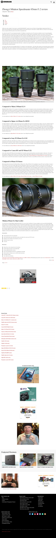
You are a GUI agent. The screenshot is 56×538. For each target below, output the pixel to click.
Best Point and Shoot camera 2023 (27, 497)
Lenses (3, 500)
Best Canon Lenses (24, 503)
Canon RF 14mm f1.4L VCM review (8, 317)
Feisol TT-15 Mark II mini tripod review (45, 467)
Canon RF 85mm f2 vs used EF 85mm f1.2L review (38, 155)
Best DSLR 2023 (23, 500)
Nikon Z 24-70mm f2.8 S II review (7, 329)
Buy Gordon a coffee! (6, 516)
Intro (5, 20)
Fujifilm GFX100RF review (6, 352)
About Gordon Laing (6, 513)
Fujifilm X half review (5, 343)
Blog (3, 497)
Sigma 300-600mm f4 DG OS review (8, 348)
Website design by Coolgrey (6, 531)
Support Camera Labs (6, 514)
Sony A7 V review (4, 324)
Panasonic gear (41, 503)
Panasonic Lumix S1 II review (7, 345)
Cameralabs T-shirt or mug (6, 258)
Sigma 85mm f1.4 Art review (16, 133)
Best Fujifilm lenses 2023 (25, 504)
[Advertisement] (28, 58)
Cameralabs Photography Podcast (8, 501)
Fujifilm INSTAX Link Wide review (9, 467)
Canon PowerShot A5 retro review (8, 336)
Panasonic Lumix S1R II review (7, 359)
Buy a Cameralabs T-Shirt (7, 521)
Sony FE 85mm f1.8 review (37, 176)
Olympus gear (41, 501)
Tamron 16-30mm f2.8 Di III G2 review (8, 331)
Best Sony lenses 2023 (24, 509)
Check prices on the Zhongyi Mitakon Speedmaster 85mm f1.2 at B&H (14, 257)
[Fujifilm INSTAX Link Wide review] (10, 460)
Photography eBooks (6, 523)
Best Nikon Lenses (23, 506)
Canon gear (40, 497)
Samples (6, 23)
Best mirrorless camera (24, 499)
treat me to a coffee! (16, 258)
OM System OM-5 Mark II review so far (8, 338)
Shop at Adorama (5, 520)
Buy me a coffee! (13, 488)
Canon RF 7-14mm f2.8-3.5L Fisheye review (9, 315)
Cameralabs (6, 2)
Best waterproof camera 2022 (25, 501)
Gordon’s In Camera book (7, 517)
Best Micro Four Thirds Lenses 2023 (27, 507)
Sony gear (40, 504)
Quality (6, 21)
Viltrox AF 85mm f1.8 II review (26, 176)
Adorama (29, 257)
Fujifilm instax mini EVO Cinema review (9, 322)
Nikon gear (40, 500)
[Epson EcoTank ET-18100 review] (28, 460)
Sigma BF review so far (5, 357)
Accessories (40, 506)
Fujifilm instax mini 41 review (7, 355)
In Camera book (47, 257)
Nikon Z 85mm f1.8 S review (16, 176)
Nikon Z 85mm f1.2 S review (16, 116)
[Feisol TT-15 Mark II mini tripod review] (45, 460)
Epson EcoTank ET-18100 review (26, 467)
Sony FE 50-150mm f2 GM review (7, 350)
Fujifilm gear (40, 499)
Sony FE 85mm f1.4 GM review (16, 145)
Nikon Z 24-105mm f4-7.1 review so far (8, 319)
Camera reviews (5, 499)
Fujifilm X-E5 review (5, 341)
